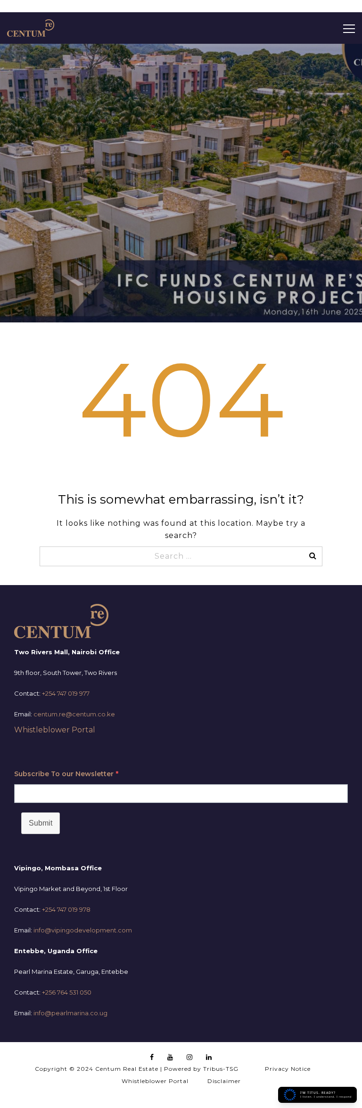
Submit (40, 823)
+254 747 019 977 (66, 693)
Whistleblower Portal (54, 729)
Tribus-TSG (221, 1068)
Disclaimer (224, 1080)
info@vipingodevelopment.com (82, 930)
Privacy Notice (288, 1068)
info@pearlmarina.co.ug (70, 1013)
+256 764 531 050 (66, 992)
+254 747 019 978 (66, 909)
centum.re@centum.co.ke (74, 714)
